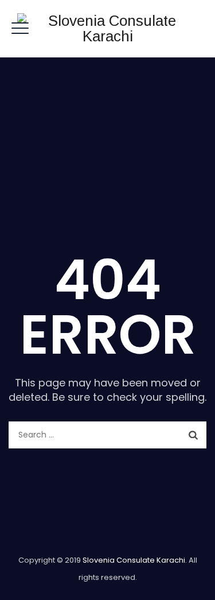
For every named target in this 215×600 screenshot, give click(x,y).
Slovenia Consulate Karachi (134, 560)
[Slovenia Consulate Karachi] (107, 28)
